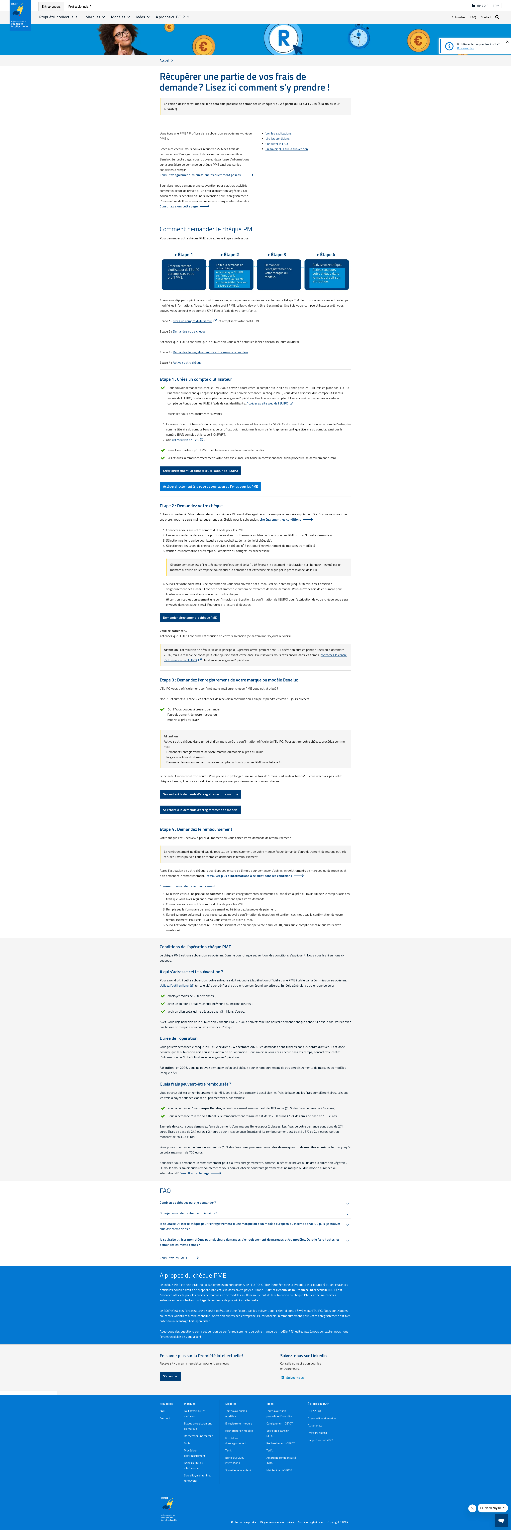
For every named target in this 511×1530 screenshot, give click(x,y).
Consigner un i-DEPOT (279, 1423)
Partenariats (315, 1425)
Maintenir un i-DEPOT (279, 1470)
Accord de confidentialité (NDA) (281, 1460)
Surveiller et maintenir (238, 1470)
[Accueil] (21, 15)
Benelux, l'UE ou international (193, 1465)
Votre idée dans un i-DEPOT (279, 1433)
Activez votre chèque (187, 362)
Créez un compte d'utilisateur (192, 321)
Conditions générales (311, 1522)
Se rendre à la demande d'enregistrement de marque (200, 794)
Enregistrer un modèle (238, 1423)
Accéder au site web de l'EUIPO (267, 403)
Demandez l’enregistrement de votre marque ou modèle (210, 352)
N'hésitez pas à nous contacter (312, 1331)
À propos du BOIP (170, 17)
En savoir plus (465, 48)
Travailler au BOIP (318, 1433)
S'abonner (170, 1376)
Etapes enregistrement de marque (198, 1426)
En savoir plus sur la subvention (286, 148)
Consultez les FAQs (173, 1257)
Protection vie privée (243, 1522)
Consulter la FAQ (276, 143)
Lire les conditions (277, 138)
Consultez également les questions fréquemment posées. (201, 174)
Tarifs (187, 1443)
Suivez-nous (295, 1377)
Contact (486, 17)
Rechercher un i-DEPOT (280, 1443)
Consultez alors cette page (179, 206)
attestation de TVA (185, 439)
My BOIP (482, 5)
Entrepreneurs (51, 6)
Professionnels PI (80, 6)
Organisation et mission (322, 1418)
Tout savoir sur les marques (195, 1413)
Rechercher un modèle (239, 1430)
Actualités (458, 17)
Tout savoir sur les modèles (236, 1413)
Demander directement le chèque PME (190, 617)
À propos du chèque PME (193, 1275)
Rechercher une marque (198, 1436)
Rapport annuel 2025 (320, 1440)
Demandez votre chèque (189, 331)
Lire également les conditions (280, 519)
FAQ (473, 17)
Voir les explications (278, 133)
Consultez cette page (194, 1173)
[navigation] (495, 5)
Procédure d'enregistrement (194, 1453)
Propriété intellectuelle (58, 17)
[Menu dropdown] (103, 17)
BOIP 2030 (314, 1411)
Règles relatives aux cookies (277, 1522)
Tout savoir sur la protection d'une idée (279, 1413)
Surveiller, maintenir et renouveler (197, 1478)
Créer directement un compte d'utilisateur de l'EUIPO (200, 470)
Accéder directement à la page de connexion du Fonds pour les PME (210, 486)
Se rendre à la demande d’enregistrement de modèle (200, 809)
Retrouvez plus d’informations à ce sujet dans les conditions (249, 875)
